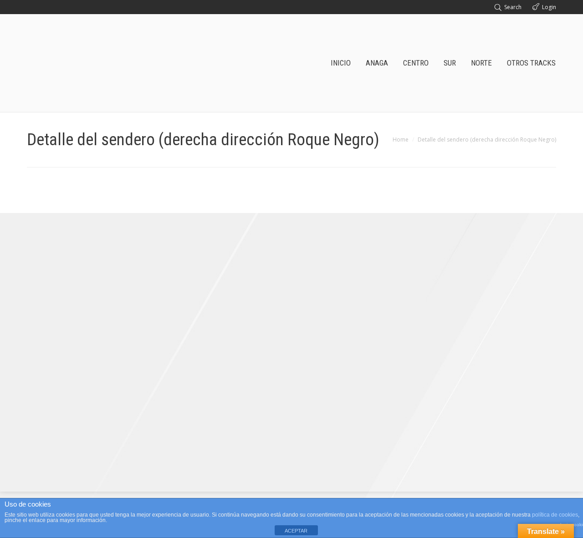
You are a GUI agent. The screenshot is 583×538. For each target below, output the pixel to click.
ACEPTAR (296, 530)
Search (513, 7)
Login (549, 7)
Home (401, 139)
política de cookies (555, 515)
